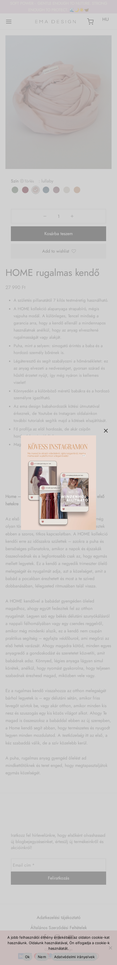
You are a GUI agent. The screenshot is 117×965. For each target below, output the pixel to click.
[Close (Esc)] (106, 431)
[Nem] (110, 947)
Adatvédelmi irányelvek (74, 957)
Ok (27, 957)
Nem (42, 957)
